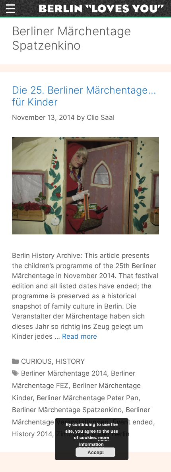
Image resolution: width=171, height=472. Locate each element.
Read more (79, 336)
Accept (95, 452)
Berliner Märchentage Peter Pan (87, 398)
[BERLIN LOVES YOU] (101, 8)
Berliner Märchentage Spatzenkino (67, 410)
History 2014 (32, 434)
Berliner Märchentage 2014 (64, 373)
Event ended (133, 422)
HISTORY (70, 361)
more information (94, 440)
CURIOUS (36, 361)
